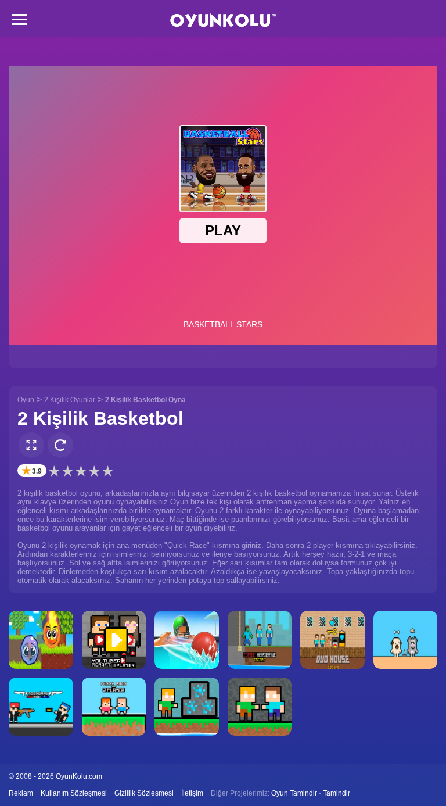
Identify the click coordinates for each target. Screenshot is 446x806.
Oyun (25, 400)
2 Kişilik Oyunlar (69, 400)
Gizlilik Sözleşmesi (144, 793)
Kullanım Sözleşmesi (74, 793)
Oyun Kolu (223, 20)
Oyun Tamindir (294, 793)
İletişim (192, 793)
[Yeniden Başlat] (60, 445)
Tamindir (336, 793)
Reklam (21, 793)
